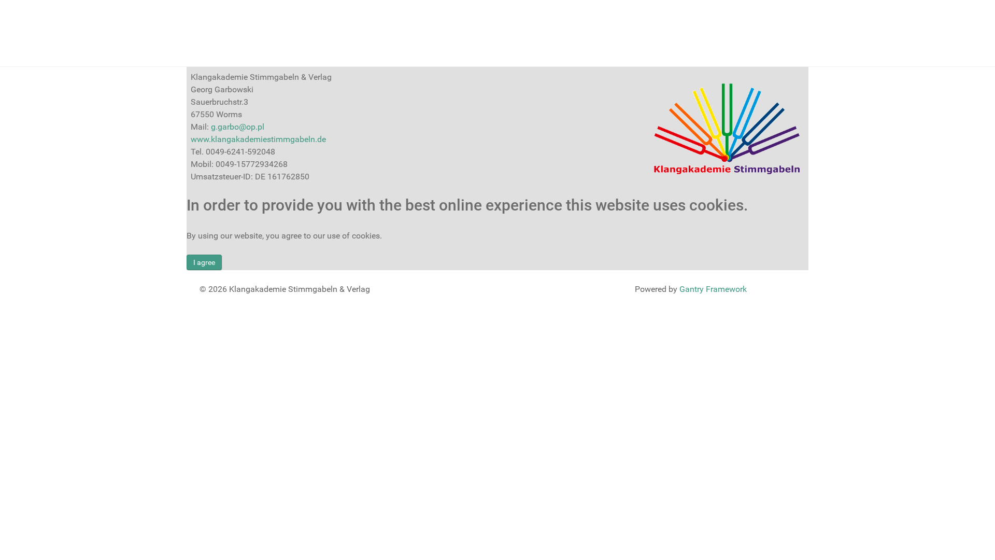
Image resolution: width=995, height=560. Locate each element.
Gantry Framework (713, 289)
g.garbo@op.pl (237, 127)
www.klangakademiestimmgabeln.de (258, 139)
